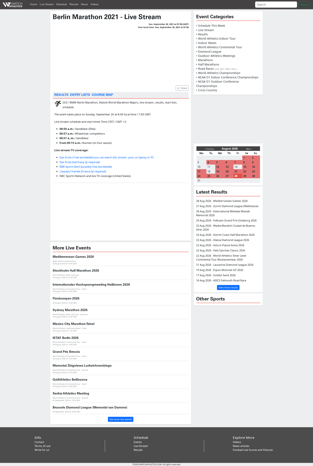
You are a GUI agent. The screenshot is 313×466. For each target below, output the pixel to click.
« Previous (209, 149)
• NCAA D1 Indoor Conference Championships (227, 77)
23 (253, 171)
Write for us (42, 450)
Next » (249, 149)
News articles (241, 446)
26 (217, 176)
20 (227, 171)
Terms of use (43, 446)
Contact (39, 442)
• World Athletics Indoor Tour (216, 38)
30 (253, 176)
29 (244, 176)
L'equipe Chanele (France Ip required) (83, 171)
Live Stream (47, 4)
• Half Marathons (207, 64)
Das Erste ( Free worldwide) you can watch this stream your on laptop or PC (107, 157)
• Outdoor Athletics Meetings (215, 56)
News (84, 4)
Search (304, 4)
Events (138, 442)
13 (227, 167)
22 (244, 171)
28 (235, 176)
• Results (202, 34)
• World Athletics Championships (218, 73)
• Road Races (217, 69)
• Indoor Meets (206, 43)
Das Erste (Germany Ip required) (80, 162)
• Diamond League (208, 51)
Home (33, 4)
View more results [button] (228, 287)
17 (198, 171)
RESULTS (61, 95)
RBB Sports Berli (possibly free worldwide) (86, 166)
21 (235, 171)
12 (217, 167)
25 (208, 176)
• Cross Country (206, 90)
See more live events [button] (120, 419)
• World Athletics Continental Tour (219, 47)
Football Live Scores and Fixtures (253, 450)
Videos (94, 4)
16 (253, 167)
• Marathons (204, 60)
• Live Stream (205, 30)
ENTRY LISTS (80, 95)
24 (198, 176)
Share (184, 88)
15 (244, 167)
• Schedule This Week (210, 26)
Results (74, 4)
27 (227, 176)
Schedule (61, 4)
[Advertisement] (121, 56)
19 (217, 171)
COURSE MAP (102, 95)
